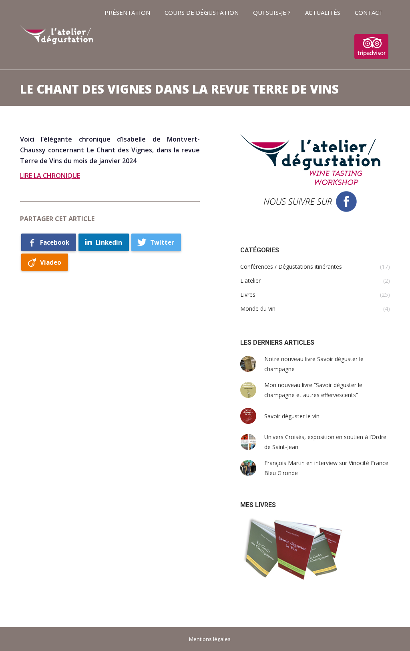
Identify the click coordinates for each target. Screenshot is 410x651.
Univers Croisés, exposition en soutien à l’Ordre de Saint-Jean (325, 442)
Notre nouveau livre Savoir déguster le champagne (314, 364)
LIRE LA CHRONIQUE (50, 175)
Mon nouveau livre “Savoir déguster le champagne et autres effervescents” (313, 390)
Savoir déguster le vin (292, 416)
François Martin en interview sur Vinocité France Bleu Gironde (326, 468)
